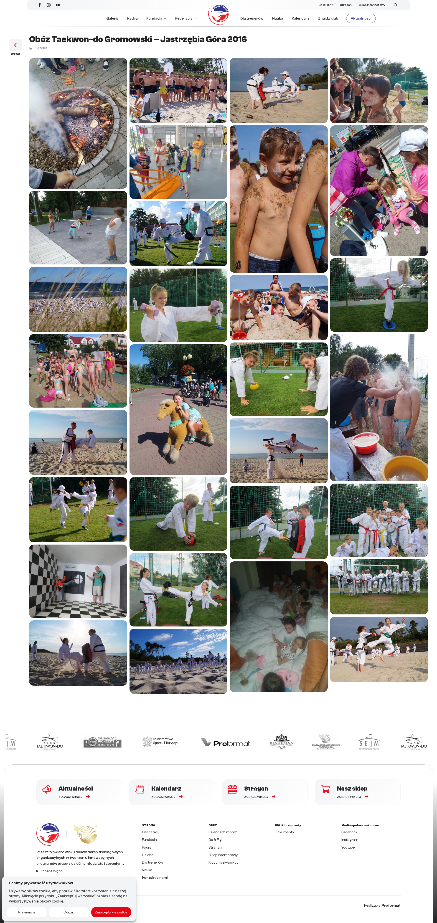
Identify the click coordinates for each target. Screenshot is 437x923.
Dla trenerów (251, 18)
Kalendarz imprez (222, 832)
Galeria (112, 18)
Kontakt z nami (155, 878)
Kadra (132, 18)
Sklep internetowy (372, 5)
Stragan (346, 5)
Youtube (348, 847)
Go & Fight (326, 5)
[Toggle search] (395, 5)
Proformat (391, 905)
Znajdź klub (328, 18)
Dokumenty (284, 832)
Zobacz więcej (52, 871)
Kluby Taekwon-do (223, 862)
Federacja (184, 18)
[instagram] (49, 5)
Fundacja (154, 18)
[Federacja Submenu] (197, 18)
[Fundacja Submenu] (166, 18)
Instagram (349, 840)
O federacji (150, 832)
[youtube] (58, 5)
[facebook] (39, 5)
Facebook (349, 832)
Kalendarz (301, 18)
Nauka (277, 18)
